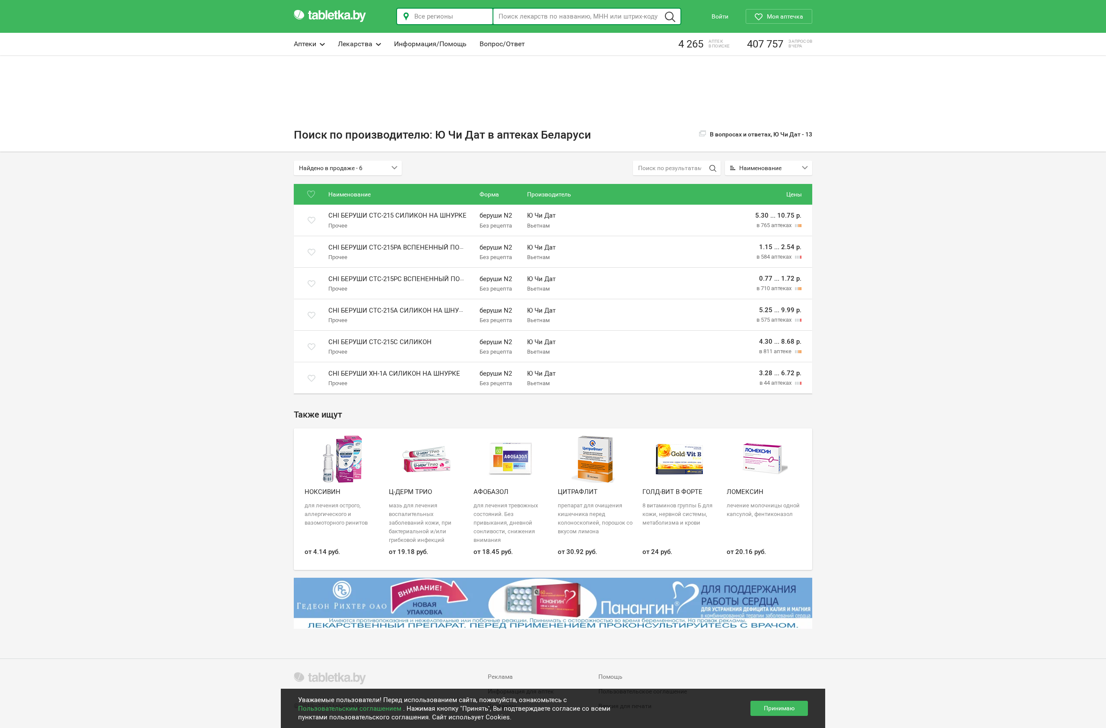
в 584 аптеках (774, 256)
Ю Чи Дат (541, 216)
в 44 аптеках (776, 383)
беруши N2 (496, 216)
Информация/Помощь (430, 44)
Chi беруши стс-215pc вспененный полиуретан (410, 279)
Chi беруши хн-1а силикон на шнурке (394, 373)
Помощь (610, 676)
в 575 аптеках (774, 320)
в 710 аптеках (774, 288)
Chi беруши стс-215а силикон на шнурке (399, 310)
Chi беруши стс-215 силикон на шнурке (397, 216)
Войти (720, 16)
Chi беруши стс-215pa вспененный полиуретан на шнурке (430, 247)
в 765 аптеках (774, 225)
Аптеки (305, 44)
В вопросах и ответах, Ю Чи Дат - (761, 134)
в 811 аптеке (776, 351)
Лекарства (355, 44)
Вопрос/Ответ (502, 44)
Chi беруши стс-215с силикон (380, 342)
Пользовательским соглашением (350, 708)
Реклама (500, 676)
